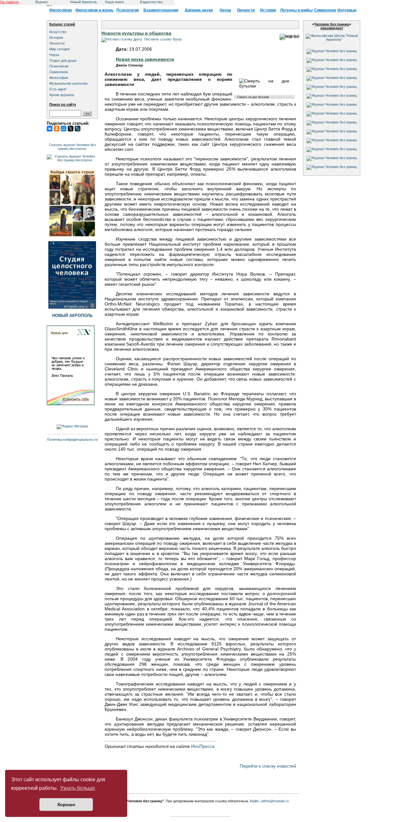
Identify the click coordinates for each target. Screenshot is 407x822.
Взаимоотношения (160, 10)
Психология (127, 10)
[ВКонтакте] (49, 128)
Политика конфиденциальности (72, 439)
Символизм (325, 10)
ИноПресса (203, 746)
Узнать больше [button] (77, 788)
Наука (225, 10)
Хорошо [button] (66, 804)
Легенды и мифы (296, 10)
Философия (60, 10)
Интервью (346, 10)
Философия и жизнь (94, 10)
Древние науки (199, 10)
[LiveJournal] (77, 128)
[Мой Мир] (63, 128)
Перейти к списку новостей (268, 766)
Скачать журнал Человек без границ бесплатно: (72, 147)
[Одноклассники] (56, 128)
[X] (70, 128)
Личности (246, 10)
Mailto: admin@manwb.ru (269, 801)
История (268, 10)
